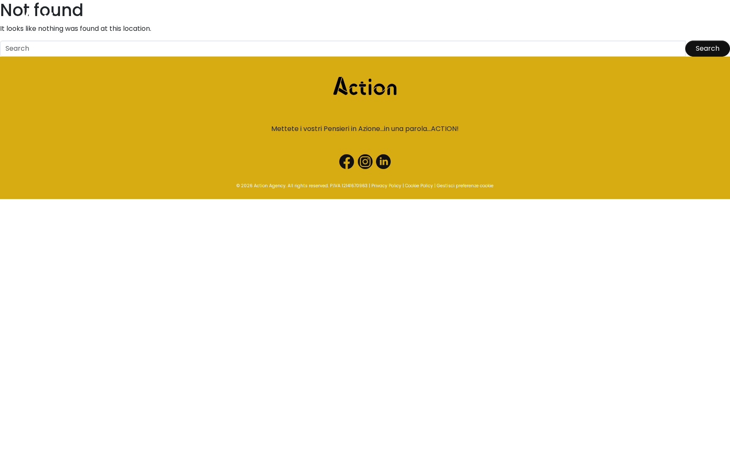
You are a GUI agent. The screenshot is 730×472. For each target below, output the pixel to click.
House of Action (458, 23)
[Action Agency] (47, 21)
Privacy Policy (386, 186)
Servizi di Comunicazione (327, 23)
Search (707, 48)
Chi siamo (262, 23)
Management (399, 23)
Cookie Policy (419, 186)
